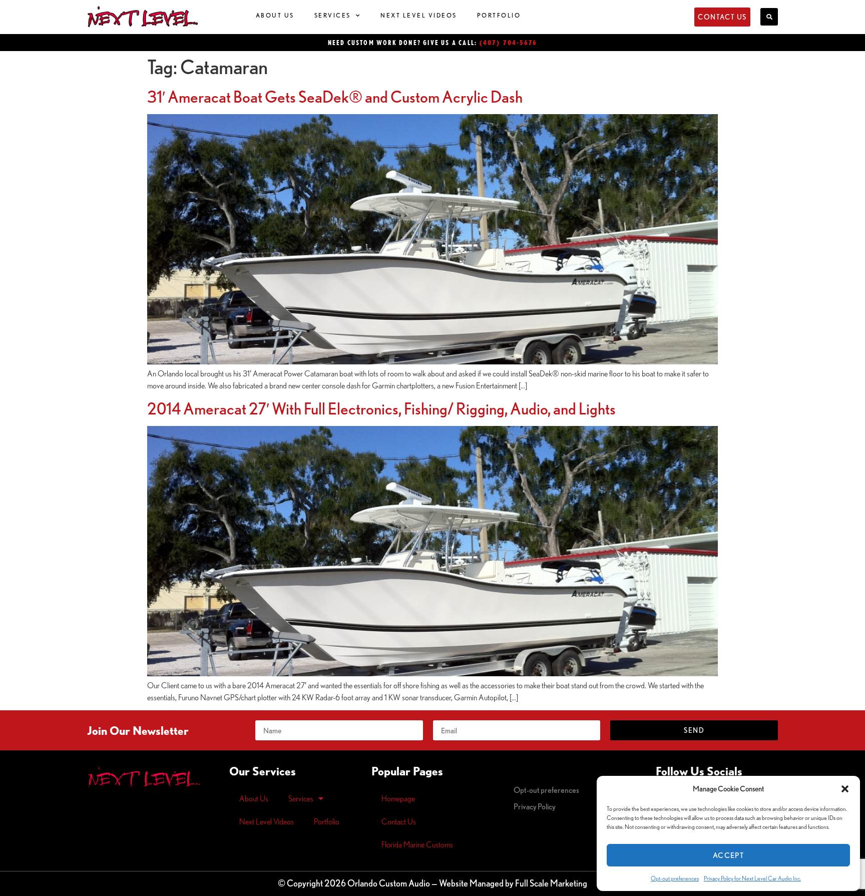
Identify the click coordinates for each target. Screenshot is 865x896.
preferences (546, 789)
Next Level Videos (418, 15)
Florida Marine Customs (417, 844)
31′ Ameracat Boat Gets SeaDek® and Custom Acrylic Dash (335, 97)
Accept (728, 855)
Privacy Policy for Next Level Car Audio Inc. (752, 878)
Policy (535, 806)
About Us (275, 15)
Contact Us (398, 821)
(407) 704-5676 (509, 42)
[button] (845, 789)
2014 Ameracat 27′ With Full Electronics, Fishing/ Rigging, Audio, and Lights (381, 408)
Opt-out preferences (675, 878)
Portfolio (499, 15)
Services (332, 15)
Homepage (398, 798)
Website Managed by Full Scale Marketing (513, 883)
